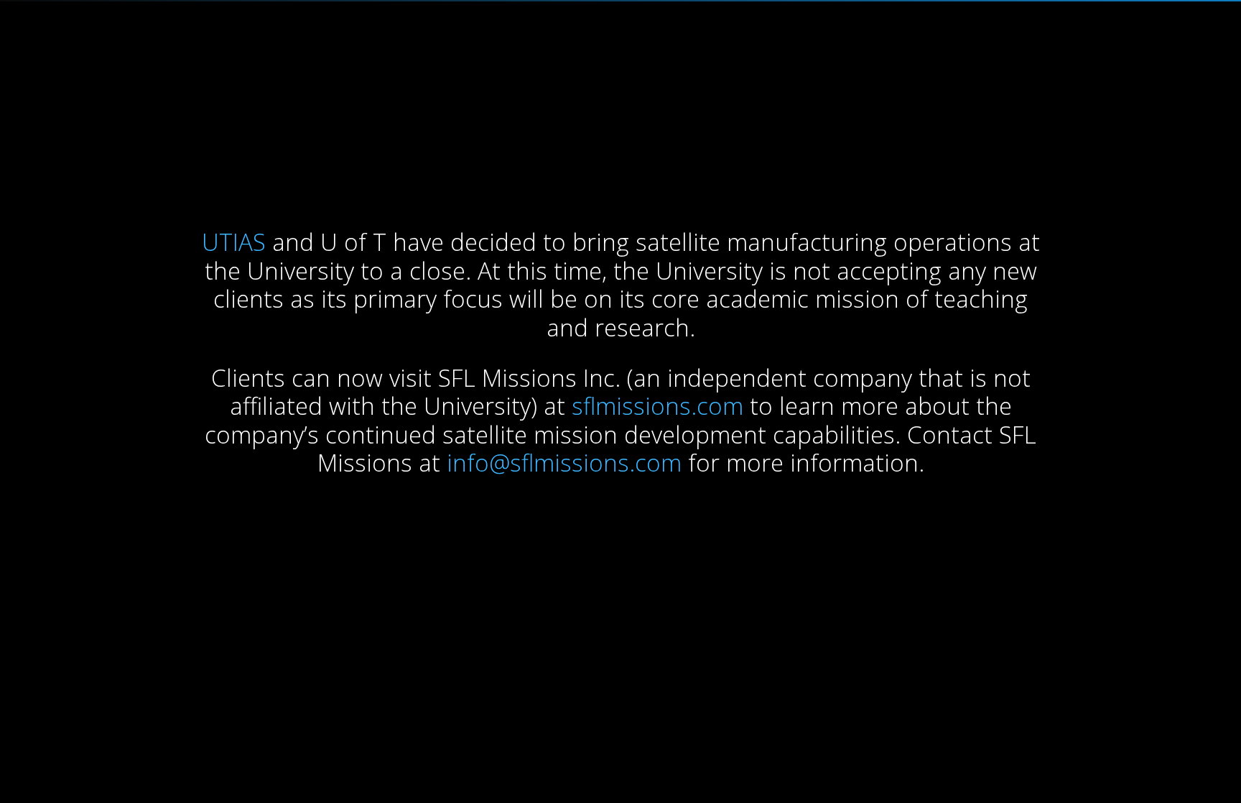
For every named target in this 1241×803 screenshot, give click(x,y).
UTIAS (234, 242)
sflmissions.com (657, 406)
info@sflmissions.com (564, 462)
